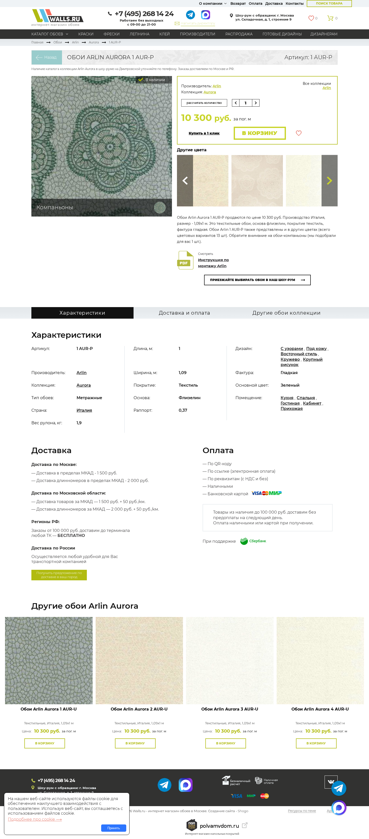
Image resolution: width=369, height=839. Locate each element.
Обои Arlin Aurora (49, 709)
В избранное (298, 133)
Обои (57, 42)
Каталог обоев (47, 34)
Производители (197, 34)
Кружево (290, 359)
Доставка (274, 3)
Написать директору (198, 23)
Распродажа (239, 34)
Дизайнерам (324, 34)
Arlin (75, 42)
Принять (113, 828)
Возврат (238, 3)
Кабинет (312, 403)
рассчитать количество (204, 103)
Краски (86, 34)
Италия (84, 410)
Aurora (94, 42)
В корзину (259, 133)
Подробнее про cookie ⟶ (35, 819)
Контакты (295, 3)
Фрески (112, 34)
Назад (50, 57)
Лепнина (139, 34)
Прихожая (292, 408)
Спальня (306, 397)
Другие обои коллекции (287, 313)
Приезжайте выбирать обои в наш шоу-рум (252, 280)
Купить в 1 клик (204, 133)
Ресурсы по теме (302, 811)
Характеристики (82, 313)
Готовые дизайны (282, 34)
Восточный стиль (299, 354)
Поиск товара (329, 3)
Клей (164, 34)
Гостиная (290, 403)
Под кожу (316, 348)
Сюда (185, 180)
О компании (210, 3)
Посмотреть (48, 693)
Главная (37, 42)
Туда (330, 180)
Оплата (255, 3)
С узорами (292, 348)
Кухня (287, 397)
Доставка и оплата (184, 313)
